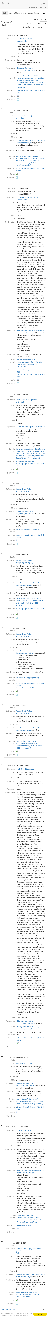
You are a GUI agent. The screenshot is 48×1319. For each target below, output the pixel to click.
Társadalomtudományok (25, 68)
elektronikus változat (24, 1225)
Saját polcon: (11, 99)
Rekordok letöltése (8, 1309)
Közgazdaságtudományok (26, 70)
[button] (43, 20)
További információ (40, 1317)
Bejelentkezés (33, 7)
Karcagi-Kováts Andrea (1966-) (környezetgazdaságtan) (28, 77)
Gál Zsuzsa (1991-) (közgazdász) (30, 83)
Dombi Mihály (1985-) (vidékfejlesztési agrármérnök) (29, 1102)
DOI (18, 372)
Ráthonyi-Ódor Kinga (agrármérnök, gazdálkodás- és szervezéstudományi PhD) (29, 1250)
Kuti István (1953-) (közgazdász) (29, 164)
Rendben (40, 1314)
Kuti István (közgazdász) (25, 769)
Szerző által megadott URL (26, 370)
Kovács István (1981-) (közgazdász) (28, 598)
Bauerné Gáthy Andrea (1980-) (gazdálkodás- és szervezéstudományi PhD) (31, 80)
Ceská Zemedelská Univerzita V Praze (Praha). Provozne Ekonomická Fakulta (31, 1219)
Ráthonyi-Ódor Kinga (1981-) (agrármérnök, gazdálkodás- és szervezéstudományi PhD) (27, 743)
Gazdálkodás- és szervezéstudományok (30, 141)
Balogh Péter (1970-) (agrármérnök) (28, 458)
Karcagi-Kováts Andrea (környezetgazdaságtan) (24, 490)
